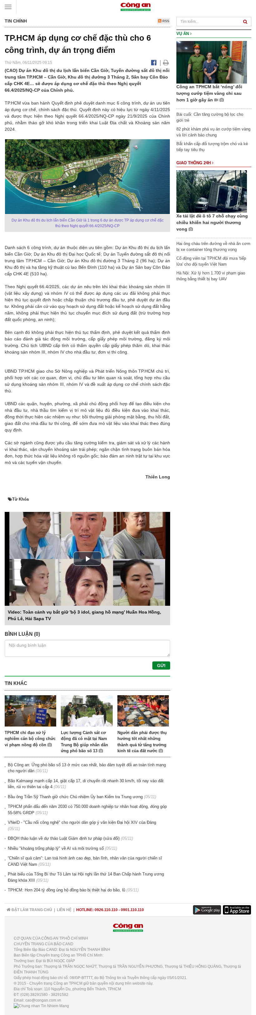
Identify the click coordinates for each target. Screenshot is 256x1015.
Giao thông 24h (194, 163)
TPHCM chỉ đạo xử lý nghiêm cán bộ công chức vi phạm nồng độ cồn (30, 738)
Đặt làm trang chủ (31, 910)
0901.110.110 (132, 910)
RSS (165, 21)
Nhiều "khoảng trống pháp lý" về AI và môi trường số (56, 848)
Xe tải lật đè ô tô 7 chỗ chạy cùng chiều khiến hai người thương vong (212, 222)
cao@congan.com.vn (43, 1000)
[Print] (166, 62)
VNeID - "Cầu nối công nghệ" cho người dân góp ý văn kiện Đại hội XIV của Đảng (82, 822)
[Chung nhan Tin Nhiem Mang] (41, 1006)
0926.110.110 (106, 910)
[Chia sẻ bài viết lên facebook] (153, 62)
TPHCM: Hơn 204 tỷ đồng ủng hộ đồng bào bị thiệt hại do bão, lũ (66, 890)
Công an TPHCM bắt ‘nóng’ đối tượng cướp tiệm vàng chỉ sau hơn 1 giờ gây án (209, 93)
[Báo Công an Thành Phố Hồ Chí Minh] (135, 6)
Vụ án (183, 33)
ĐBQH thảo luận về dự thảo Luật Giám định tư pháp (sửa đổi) (64, 838)
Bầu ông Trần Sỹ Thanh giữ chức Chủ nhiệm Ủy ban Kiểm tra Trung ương (75, 796)
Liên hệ (64, 910)
